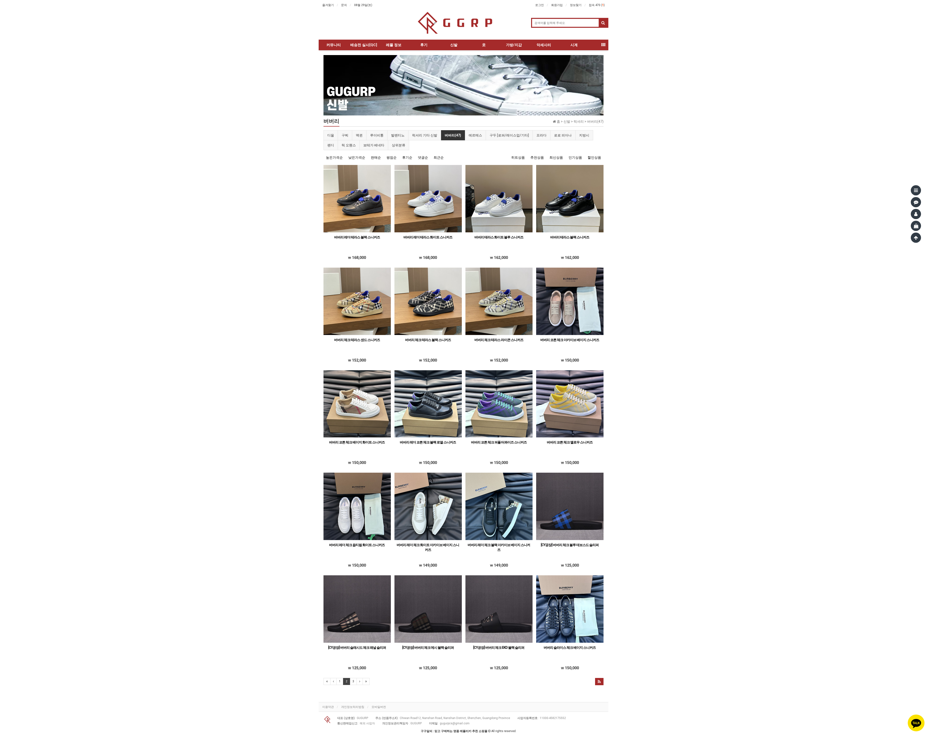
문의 (344, 5)
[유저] (916, 214)
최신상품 (556, 157)
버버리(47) (453, 135)
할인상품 (594, 157)
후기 (424, 45)
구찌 (345, 135)
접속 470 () (597, 5)
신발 (453, 45)
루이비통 (377, 135)
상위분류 (398, 145)
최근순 (439, 157)
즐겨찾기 (328, 5)
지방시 (584, 135)
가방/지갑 (514, 45)
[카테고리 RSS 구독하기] (599, 681)
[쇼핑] (916, 226)
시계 (574, 45)
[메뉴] (916, 190)
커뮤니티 (333, 45)
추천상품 (537, 157)
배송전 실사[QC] (363, 45)
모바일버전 (379, 707)
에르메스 (475, 135)
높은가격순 (334, 157)
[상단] (916, 238)
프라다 (541, 135)
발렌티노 (398, 135)
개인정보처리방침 (352, 707)
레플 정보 (393, 45)
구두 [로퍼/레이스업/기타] (509, 135)
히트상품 (518, 157)
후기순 (407, 157)
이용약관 (328, 707)
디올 (330, 135)
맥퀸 (359, 135)
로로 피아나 (563, 135)
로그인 (539, 5)
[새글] (916, 202)
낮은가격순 (356, 157)
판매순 (376, 157)
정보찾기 (576, 5)
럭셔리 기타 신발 (424, 135)
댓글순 (423, 157)
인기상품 (575, 157)
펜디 (330, 145)
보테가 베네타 (373, 145)
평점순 (391, 157)
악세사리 (544, 45)
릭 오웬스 (349, 145)
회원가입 (557, 5)
